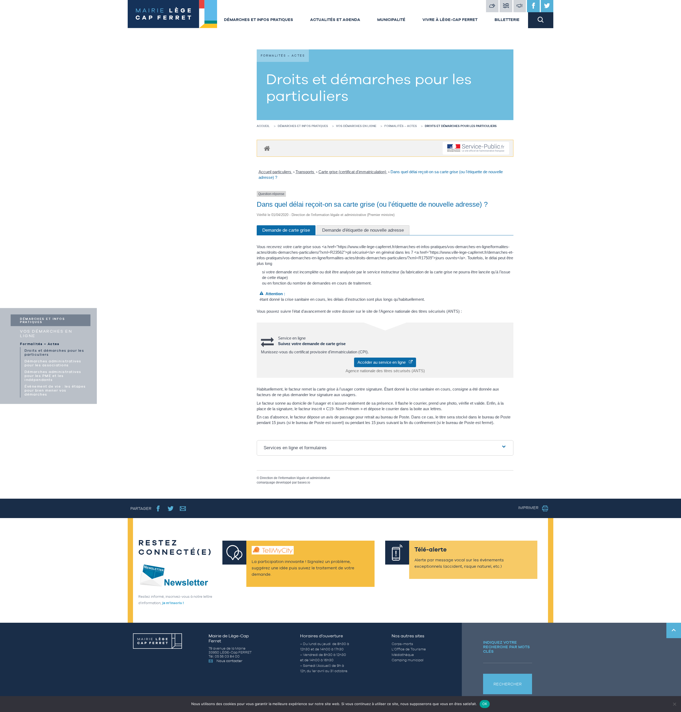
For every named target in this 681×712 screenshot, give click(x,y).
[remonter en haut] (673, 630)
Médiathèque (403, 655)
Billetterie (507, 19)
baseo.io (304, 482)
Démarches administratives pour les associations (52, 363)
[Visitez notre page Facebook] (533, 6)
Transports (305, 171)
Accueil (263, 126)
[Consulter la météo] (492, 6)
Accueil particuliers (275, 171)
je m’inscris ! (173, 603)
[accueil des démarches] (267, 148)
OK (484, 704)
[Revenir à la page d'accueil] (171, 14)
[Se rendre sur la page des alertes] (519, 6)
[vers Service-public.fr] (476, 148)
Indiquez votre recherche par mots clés (506, 647)
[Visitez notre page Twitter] (547, 6)
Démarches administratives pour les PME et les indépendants (52, 376)
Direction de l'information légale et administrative (295, 478)
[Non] (674, 704)
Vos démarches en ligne (46, 333)
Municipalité (391, 19)
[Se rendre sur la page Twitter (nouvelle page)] (170, 508)
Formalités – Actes (39, 344)
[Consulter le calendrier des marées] (506, 6)
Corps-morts (402, 644)
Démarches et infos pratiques (258, 19)
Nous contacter (229, 661)
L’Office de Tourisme (409, 649)
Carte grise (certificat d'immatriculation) (352, 171)
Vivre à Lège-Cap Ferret (449, 19)
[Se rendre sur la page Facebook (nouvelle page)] (158, 508)
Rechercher (507, 684)
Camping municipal (407, 660)
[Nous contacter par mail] (183, 508)
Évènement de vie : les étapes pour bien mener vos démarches (55, 390)
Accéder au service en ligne (383, 362)
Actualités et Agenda (335, 19)
